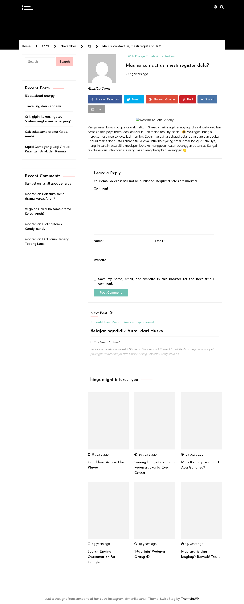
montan (31, 194)
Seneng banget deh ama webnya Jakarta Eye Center (154, 468)
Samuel (30, 183)
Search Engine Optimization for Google (102, 557)
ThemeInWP (190, 599)
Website (100, 260)
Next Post (99, 313)
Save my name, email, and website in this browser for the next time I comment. (156, 281)
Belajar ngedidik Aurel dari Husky (127, 331)
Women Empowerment (138, 322)
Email (160, 241)
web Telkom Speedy (144, 127)
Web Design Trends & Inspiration (151, 56)
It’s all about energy (40, 96)
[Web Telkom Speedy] (155, 120)
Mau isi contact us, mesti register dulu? (167, 65)
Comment (101, 188)
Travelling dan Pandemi (43, 106)
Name (99, 241)
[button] (215, 7)
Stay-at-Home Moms (105, 322)
